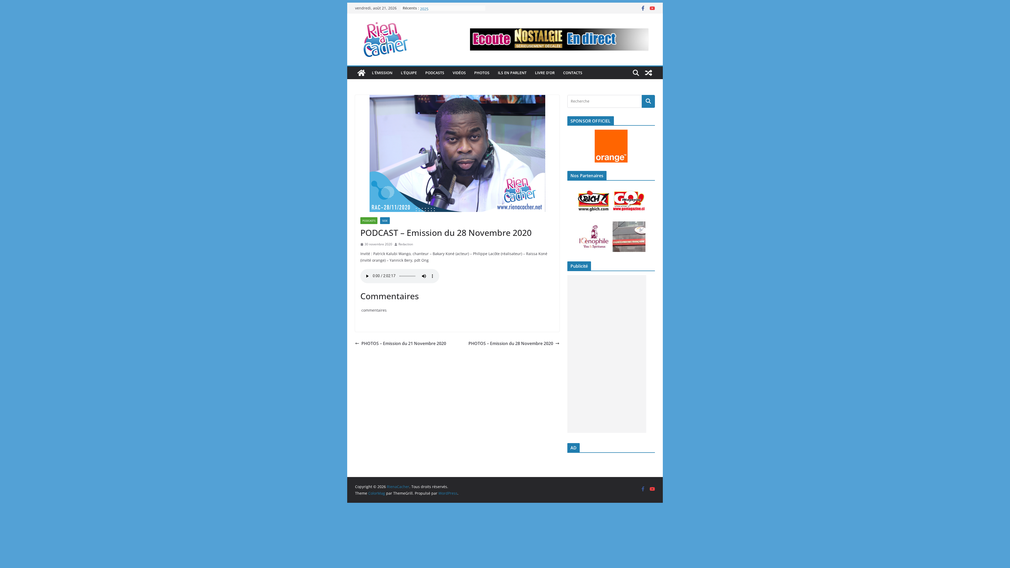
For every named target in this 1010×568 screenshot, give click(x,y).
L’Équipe (409, 72)
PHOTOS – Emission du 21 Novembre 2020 (403, 343)
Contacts (572, 72)
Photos (481, 72)
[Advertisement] (606, 354)
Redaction (405, 244)
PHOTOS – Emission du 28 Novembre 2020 (510, 343)
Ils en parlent (512, 72)
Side (385, 220)
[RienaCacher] (361, 73)
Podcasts (434, 72)
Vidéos (459, 72)
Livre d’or (545, 72)
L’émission (382, 72)
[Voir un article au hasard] (648, 73)
